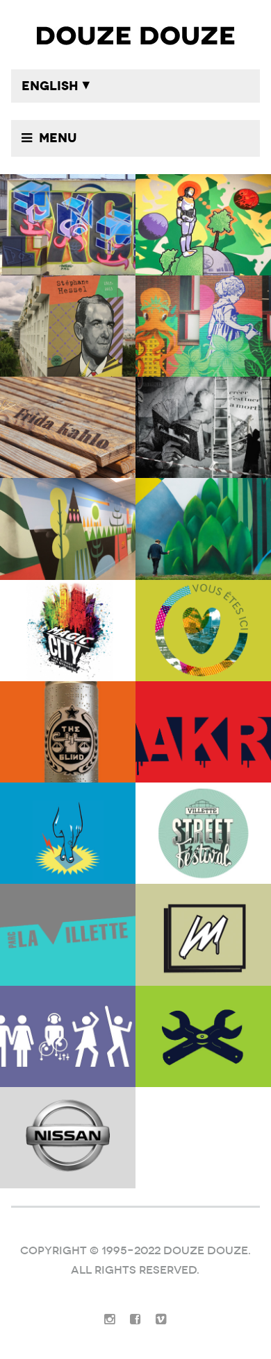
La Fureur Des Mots (203, 427)
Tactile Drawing (203, 1036)
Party (68, 1036)
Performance (203, 732)
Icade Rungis (203, 528)
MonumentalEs (68, 427)
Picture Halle (68, 934)
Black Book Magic (68, 630)
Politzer (203, 326)
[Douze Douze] (136, 35)
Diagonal (68, 528)
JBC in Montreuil (68, 326)
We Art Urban (68, 732)
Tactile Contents (68, 833)
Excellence (68, 224)
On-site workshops (203, 630)
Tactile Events (203, 934)
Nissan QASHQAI (68, 1137)
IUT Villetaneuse (203, 224)
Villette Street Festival (203, 833)
